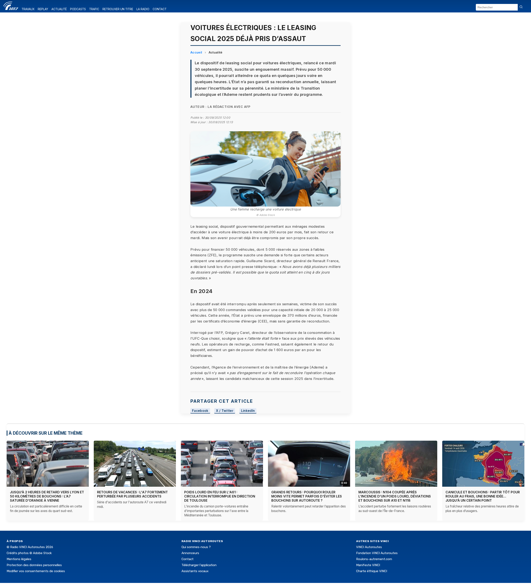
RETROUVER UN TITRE (117, 9)
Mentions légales (19, 559)
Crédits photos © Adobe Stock (29, 553)
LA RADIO (142, 9)
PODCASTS (78, 9)
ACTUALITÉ (59, 9)
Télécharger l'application (199, 565)
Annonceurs (190, 553)
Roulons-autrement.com (374, 559)
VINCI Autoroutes (369, 547)
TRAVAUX (28, 9)
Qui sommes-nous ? (196, 547)
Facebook (200, 411)
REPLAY (43, 9)
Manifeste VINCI (368, 565)
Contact (187, 559)
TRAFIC (94, 9)
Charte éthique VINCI (371, 571)
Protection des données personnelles (34, 565)
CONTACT (160, 9)
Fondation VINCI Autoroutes (377, 553)
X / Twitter (224, 411)
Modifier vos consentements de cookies (36, 571)
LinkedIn (248, 411)
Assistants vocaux (194, 571)
